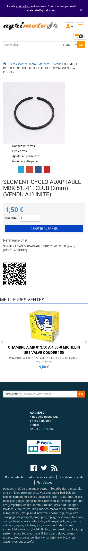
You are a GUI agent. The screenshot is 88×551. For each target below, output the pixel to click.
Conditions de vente (71, 477)
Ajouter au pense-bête (26, 156)
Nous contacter (15, 477)
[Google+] (29, 169)
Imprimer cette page (25, 161)
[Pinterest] (47, 169)
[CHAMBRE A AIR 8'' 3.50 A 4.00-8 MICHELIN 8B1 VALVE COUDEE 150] (44, 326)
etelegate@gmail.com (41, 10)
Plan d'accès (44, 482)
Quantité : (11, 218)
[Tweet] (21, 169)
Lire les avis (19, 151)
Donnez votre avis (23, 146)
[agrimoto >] (4, 64)
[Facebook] (38, 169)
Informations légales (41, 477)
